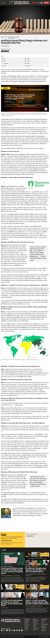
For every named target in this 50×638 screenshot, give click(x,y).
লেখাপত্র (43, 620)
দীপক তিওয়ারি (32, 606)
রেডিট (4, 65)
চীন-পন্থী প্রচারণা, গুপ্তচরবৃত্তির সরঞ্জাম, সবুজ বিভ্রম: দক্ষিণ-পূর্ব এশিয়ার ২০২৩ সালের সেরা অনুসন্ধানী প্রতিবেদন (36, 570)
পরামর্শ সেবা (44, 630)
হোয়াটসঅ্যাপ (5, 63)
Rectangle (47, 636)
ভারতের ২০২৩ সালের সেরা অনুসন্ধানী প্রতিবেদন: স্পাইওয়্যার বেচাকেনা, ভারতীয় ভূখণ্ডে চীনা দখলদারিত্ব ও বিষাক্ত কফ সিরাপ (37, 602)
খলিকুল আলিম (32, 574)
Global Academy (45, 624)
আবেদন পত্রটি (44, 418)
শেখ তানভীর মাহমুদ (8, 575)
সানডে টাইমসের (21, 510)
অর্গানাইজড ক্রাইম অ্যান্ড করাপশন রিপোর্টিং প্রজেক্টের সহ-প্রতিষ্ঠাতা (33, 288)
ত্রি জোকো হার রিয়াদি (41, 574)
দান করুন (46, 2)
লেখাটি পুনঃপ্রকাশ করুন (6, 540)
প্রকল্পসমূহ (43, 628)
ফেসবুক (28, 58)
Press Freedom (29, 536)
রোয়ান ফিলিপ (16, 508)
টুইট (4, 58)
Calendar (35, 629)
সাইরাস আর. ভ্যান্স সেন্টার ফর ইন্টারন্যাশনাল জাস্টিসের (33, 228)
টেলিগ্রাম (28, 63)
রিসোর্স (43, 622)
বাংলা (34, 3)
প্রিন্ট (4, 61)
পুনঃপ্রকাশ (28, 65)
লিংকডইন (28, 61)
